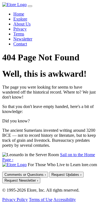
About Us (22, 24)
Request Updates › (66, 175)
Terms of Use (40, 199)
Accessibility (64, 199)
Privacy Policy (15, 199)
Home (18, 14)
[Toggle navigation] (30, 6)
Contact (20, 44)
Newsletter (22, 39)
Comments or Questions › (25, 175)
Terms (18, 34)
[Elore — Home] (14, 4)
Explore (20, 19)
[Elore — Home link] (14, 164)
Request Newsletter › (21, 180)
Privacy (20, 29)
